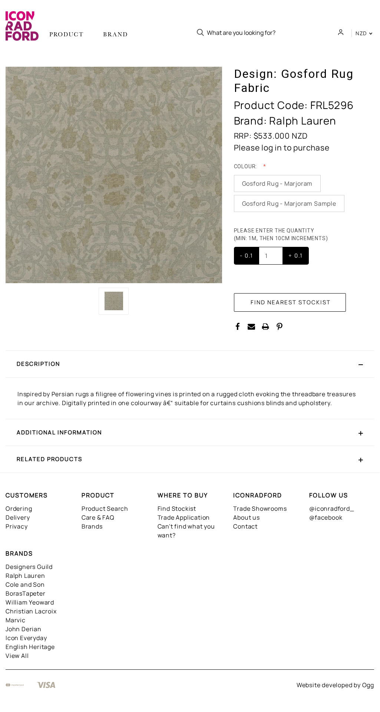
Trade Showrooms (260, 508)
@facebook (325, 517)
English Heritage (30, 647)
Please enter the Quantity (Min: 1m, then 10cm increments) (282, 234)
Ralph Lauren (25, 576)
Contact (245, 526)
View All (17, 656)
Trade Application (184, 517)
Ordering (19, 508)
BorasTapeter (26, 593)
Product (66, 34)
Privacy (17, 526)
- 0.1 (246, 255)
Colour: (246, 166)
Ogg (368, 685)
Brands (92, 526)
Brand (115, 34)
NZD (362, 33)
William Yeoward (30, 602)
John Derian (24, 629)
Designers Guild (29, 567)
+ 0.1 (295, 255)
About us (246, 517)
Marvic (16, 620)
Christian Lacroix (31, 611)
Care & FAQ (98, 517)
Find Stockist (177, 508)
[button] (190, 364)
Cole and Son (25, 584)
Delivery (18, 517)
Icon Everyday (26, 638)
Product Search (105, 508)
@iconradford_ (331, 508)
